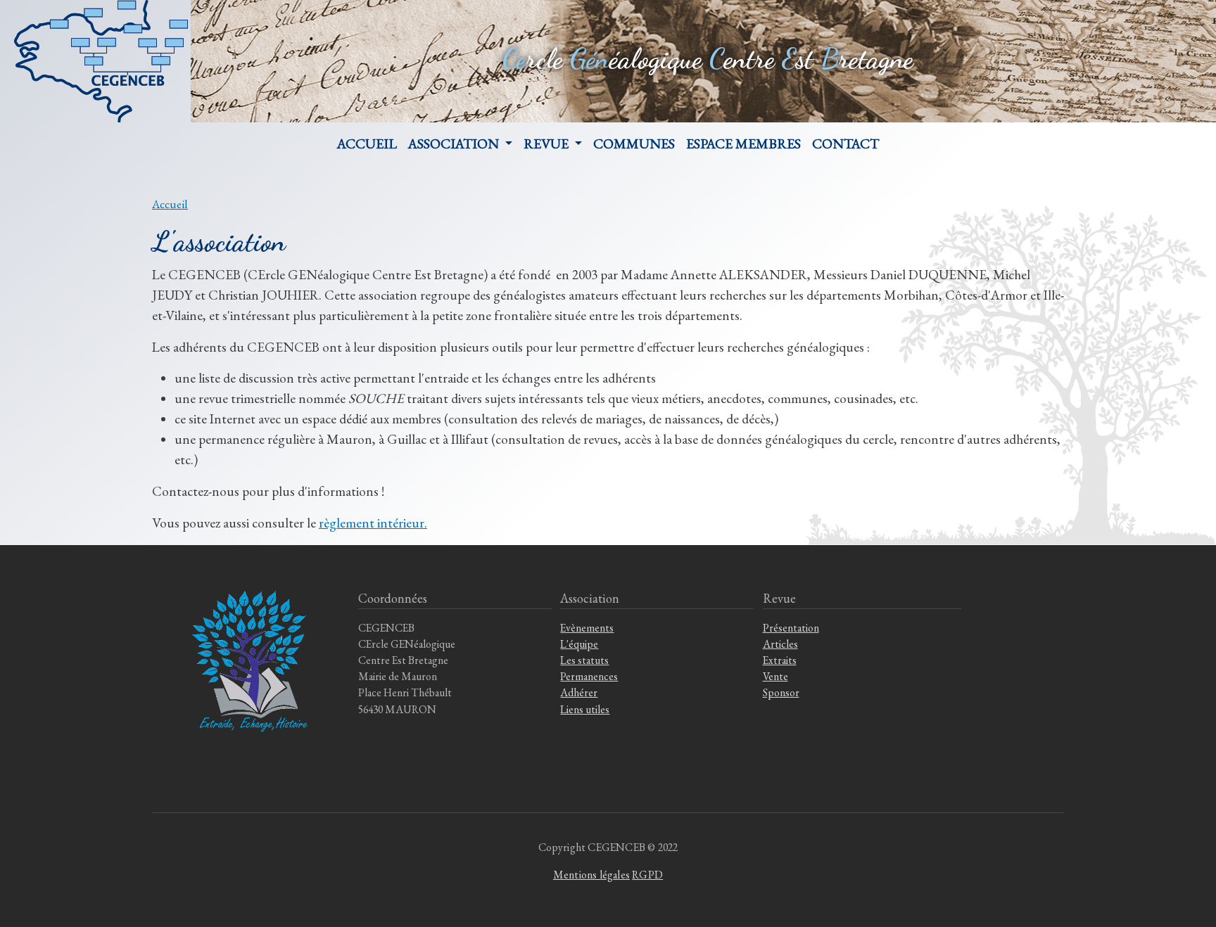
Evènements (587, 627)
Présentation (791, 627)
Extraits (780, 660)
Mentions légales (591, 874)
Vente (775, 676)
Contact (845, 143)
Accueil (367, 143)
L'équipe (579, 644)
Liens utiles (584, 709)
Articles (780, 644)
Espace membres (743, 143)
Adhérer (578, 692)
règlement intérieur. (373, 523)
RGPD (647, 874)
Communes (634, 143)
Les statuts (584, 660)
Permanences (589, 676)
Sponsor (781, 692)
